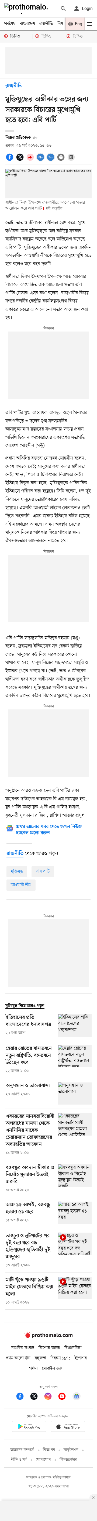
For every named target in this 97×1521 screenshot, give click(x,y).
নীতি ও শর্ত (19, 1459)
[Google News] (76, 1397)
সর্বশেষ (10, 23)
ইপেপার (81, 1358)
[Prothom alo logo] (48, 1336)
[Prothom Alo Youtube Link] (65, 1397)
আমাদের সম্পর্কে (22, 1450)
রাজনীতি (46, 23)
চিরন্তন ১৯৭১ (60, 1358)
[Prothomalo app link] (29, 1427)
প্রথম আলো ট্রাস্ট (18, 1358)
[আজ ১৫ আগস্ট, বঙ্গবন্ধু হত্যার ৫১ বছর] (75, 1213)
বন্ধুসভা (40, 1358)
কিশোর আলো (49, 1348)
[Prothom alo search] (63, 8)
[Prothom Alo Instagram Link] (51, 1397)
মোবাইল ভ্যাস (53, 1368)
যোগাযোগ (43, 1459)
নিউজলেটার (68, 1459)
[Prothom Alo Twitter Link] (37, 1397)
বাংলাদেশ (27, 23)
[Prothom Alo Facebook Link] (23, 1397)
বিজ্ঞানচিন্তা (73, 1348)
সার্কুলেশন (71, 1450)
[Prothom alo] (27, 8)
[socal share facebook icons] (10, 160)
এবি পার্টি (43, 871)
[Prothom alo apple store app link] (68, 1427)
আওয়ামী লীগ (21, 885)
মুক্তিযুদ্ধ (17, 871)
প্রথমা (33, 1368)
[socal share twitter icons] (21, 160)
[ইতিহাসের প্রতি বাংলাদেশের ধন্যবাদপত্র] (75, 1025)
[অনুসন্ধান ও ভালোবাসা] (75, 1093)
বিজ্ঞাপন (49, 1450)
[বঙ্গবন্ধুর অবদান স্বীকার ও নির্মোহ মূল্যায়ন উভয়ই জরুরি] (75, 1178)
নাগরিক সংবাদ (22, 1348)
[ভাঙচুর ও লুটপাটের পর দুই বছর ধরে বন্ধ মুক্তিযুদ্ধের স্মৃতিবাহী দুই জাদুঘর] (75, 1250)
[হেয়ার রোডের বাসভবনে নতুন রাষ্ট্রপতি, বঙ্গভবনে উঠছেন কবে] (75, 1059)
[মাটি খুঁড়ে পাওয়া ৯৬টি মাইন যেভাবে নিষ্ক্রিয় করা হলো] (75, 1291)
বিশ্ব (60, 23)
